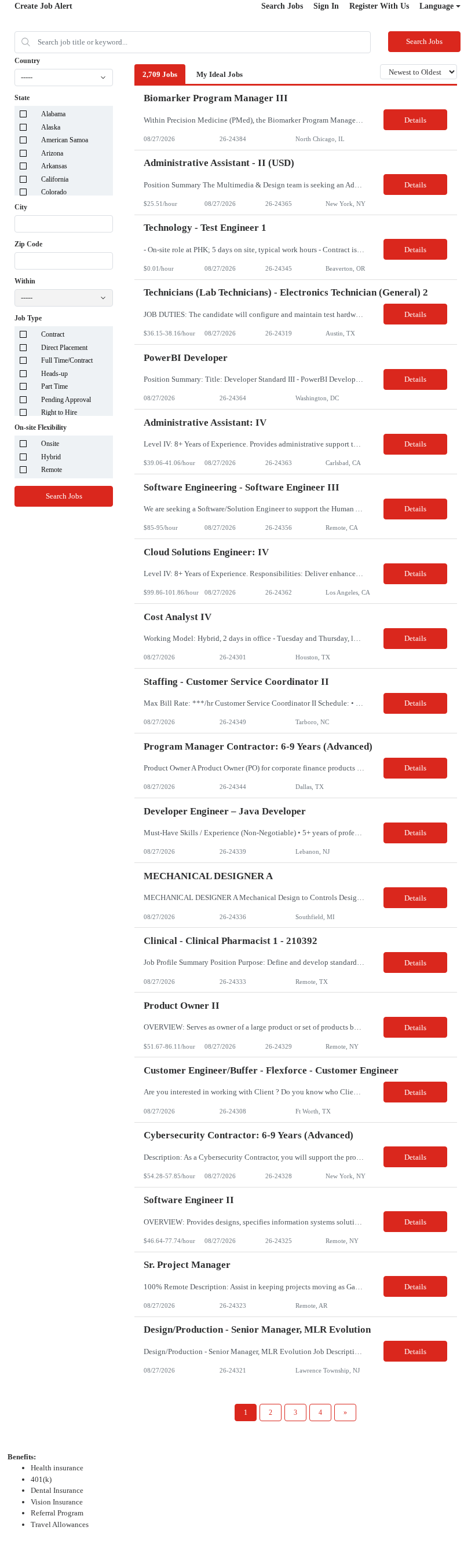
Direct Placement (64, 348)
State (22, 98)
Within (24, 281)
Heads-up (54, 374)
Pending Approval (66, 400)
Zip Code (28, 244)
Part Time (54, 386)
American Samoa (64, 140)
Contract (52, 334)
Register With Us (379, 6)
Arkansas (54, 166)
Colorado (54, 192)
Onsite (50, 444)
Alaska (50, 127)
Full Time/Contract (67, 360)
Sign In (326, 6)
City (20, 207)
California (54, 179)
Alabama (53, 114)
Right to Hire (59, 412)
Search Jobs (282, 6)
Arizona (52, 153)
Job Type (28, 318)
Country (27, 61)
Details (415, 120)
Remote (51, 470)
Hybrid (51, 457)
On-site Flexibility (40, 427)
